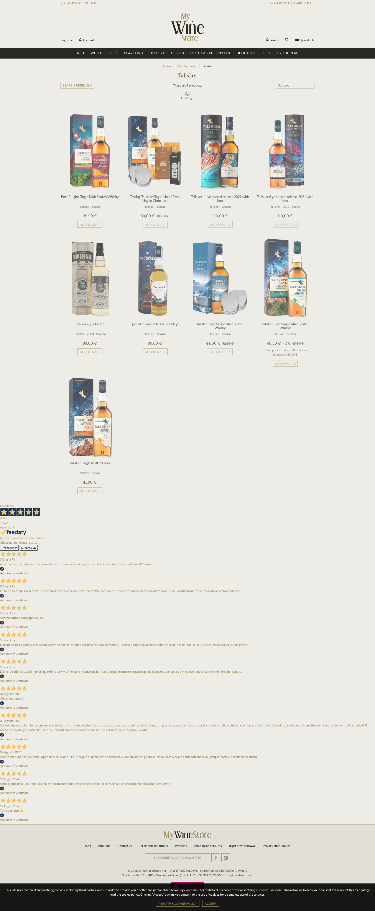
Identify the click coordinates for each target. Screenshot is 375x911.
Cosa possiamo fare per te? (292, 3)
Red (80, 53)
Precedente (9, 548)
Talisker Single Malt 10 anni (90, 463)
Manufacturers (186, 66)
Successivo (28, 548)
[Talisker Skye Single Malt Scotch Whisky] (220, 279)
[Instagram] (225, 857)
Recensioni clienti (78, 3)
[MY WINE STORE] (187, 27)
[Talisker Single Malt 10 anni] (90, 418)
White (96, 53)
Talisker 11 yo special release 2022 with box (220, 199)
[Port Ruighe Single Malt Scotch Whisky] (90, 151)
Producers (287, 53)
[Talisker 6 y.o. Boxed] (90, 279)
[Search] (267, 40)
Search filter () (76, 85)
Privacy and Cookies (276, 845)
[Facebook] (215, 857)
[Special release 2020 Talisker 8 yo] (155, 279)
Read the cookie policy (177, 903)
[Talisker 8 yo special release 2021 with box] (285, 151)
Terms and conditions (153, 845)
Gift (267, 53)
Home (167, 66)
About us (104, 845)
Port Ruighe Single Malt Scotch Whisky (90, 197)
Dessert (157, 53)
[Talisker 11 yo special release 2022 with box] (220, 151)
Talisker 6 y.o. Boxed (90, 324)
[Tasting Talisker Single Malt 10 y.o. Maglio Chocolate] (155, 151)
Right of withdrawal (242, 845)
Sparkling (133, 53)
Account (88, 40)
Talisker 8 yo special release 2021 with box (285, 199)
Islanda (101, 334)
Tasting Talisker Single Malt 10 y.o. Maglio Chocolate (155, 199)
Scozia (96, 206)
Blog (88, 845)
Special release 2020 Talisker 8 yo (154, 324)
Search (274, 40)
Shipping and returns (208, 845)
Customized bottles (210, 53)
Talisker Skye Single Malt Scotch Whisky (220, 326)
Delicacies (246, 53)
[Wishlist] (286, 40)
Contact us (124, 845)
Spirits (177, 53)
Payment (181, 845)
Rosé (113, 53)
